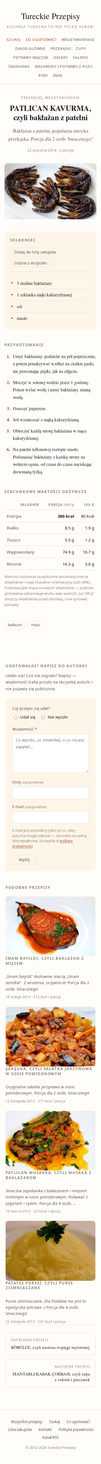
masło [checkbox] (22, 318)
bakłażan (15, 624)
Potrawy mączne (31, 57)
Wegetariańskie (78, 39)
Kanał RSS (50, 1437)
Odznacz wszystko (30, 263)
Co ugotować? (41, 39)
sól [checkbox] (19, 306)
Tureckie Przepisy (50, 16)
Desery (61, 57)
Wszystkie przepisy (26, 1421)
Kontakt (45, 1429)
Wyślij (24, 859)
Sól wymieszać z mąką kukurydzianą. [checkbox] (46, 420)
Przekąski (60, 48)
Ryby (43, 75)
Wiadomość (24, 729)
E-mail (29, 806)
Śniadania (19, 66)
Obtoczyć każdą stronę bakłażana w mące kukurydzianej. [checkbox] (50, 434)
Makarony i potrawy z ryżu (64, 66)
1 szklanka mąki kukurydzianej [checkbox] (44, 295)
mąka (35, 624)
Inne (58, 75)
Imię (27, 782)
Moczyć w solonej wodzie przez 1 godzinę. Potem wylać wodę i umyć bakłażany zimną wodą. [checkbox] (51, 389)
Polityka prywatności (76, 1429)
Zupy (81, 48)
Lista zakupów (20, 1429)
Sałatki (80, 57)
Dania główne (30, 48)
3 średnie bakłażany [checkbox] (34, 283)
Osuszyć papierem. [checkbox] (29, 408)
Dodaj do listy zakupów (35, 252)
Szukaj (13, 39)
